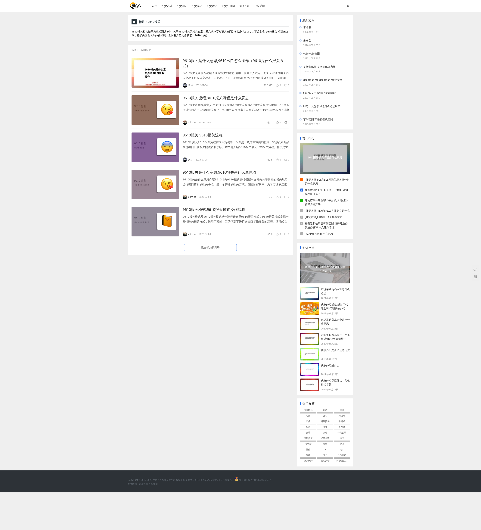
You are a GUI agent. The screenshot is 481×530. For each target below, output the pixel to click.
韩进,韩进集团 (311, 53)
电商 (325, 427)
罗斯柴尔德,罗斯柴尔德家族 (319, 66)
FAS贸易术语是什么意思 (319, 233)
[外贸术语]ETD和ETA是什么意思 (323, 217)
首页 (154, 6)
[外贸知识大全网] (135, 7)
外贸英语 (197, 6)
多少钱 (342, 427)
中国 (342, 438)
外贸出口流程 (343, 460)
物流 (342, 443)
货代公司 (341, 432)
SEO (325, 455)
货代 (308, 427)
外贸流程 (341, 455)
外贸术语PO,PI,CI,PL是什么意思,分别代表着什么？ (326, 192)
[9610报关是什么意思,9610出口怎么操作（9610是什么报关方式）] (155, 73)
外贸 (325, 410)
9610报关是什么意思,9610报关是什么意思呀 (219, 172)
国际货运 (308, 438)
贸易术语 (325, 438)
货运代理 (308, 460)
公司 (325, 415)
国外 (308, 449)
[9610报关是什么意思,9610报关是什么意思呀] (155, 184)
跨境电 (342, 415)
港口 (342, 449)
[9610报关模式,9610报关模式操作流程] (155, 221)
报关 (308, 421)
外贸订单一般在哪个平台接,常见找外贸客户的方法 (326, 202)
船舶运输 (325, 460)
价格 (308, 455)
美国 (342, 410)
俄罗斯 (308, 443)
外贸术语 (212, 6)
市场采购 (259, 6)
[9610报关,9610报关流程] (155, 147)
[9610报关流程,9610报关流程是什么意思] (155, 110)
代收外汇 (244, 6)
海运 (308, 415)
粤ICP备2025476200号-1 (207, 480)
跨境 (325, 443)
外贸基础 (166, 6)
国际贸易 (325, 421)
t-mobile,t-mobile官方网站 (319, 93)
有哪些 (342, 421)
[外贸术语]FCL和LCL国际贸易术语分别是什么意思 (327, 181)
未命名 (307, 27)
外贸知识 (182, 6)
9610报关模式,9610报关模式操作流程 (214, 209)
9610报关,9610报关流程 (203, 135)
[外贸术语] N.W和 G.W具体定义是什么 (327, 210)
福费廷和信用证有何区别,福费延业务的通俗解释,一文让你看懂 (326, 225)
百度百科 (143, 483)
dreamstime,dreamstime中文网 (322, 80)
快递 (325, 432)
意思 (308, 432)
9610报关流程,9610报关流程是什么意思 (216, 97)
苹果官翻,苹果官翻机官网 (318, 119)
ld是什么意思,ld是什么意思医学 (321, 106)
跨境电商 (308, 410)
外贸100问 (228, 6)
